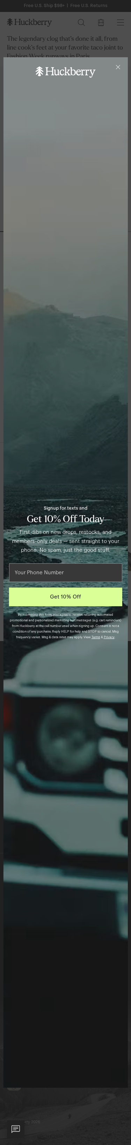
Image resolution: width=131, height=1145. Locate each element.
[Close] (118, 67)
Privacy (109, 637)
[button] (15, 1129)
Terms (96, 637)
